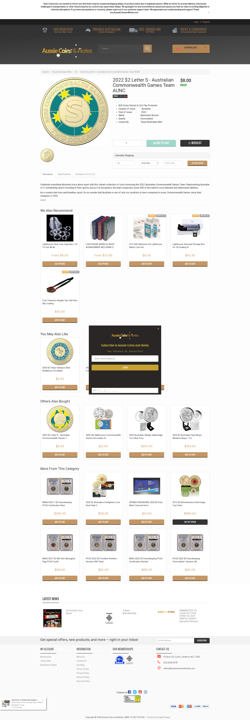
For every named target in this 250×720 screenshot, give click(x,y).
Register (206, 22)
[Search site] (147, 49)
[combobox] (95, 390)
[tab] (48, 174)
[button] (195, 143)
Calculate (198, 163)
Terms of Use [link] (83, 669)
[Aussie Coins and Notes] (67, 50)
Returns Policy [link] (83, 677)
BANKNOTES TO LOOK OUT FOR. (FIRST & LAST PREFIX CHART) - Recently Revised (189, 616)
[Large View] (47, 155)
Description (48, 174)
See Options (60, 263)
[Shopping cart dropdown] (205, 48)
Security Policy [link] (83, 681)
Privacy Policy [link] (83, 673)
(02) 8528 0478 (63, 29)
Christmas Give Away (74, 612)
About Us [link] (81, 657)
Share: (116, 96)
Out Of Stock (190, 521)
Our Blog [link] (80, 665)
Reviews (80, 174)
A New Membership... (130, 612)
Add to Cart (162, 143)
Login (196, 22)
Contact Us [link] (82, 661)
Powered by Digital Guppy (158, 717)
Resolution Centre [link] (48, 665)
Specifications (64, 174)
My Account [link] (45, 657)
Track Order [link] (45, 661)
